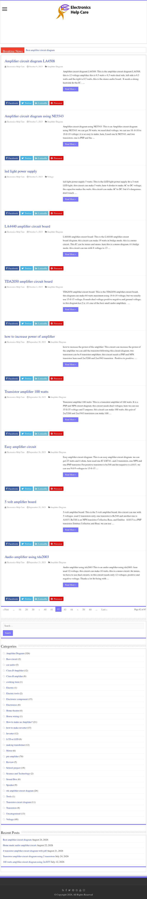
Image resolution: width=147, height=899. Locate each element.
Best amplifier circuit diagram (40, 50)
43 (65, 609)
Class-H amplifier (14, 676)
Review (10, 762)
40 (45, 609)
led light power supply (21, 171)
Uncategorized (13, 813)
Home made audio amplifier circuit (19, 845)
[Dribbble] (76, 890)
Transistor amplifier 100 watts (26, 391)
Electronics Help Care (16, 66)
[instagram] (83, 890)
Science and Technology (18, 773)
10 (20, 609)
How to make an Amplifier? (19, 722)
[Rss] (63, 890)
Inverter (10, 733)
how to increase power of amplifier (30, 336)
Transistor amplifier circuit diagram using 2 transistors (29, 856)
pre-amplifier (12, 756)
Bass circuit (12, 659)
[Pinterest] (73, 890)
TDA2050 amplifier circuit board (29, 281)
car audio (10, 664)
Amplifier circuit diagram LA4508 (30, 60)
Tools (9, 796)
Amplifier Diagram (55, 66)
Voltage (50, 176)
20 (26, 609)
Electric (10, 687)
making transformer (15, 744)
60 (90, 609)
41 (52, 609)
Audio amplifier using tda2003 (27, 556)
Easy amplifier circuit (20, 446)
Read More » (70, 89)
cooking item (12, 681)
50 (83, 609)
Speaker (10, 784)
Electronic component (17, 699)
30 (33, 609)
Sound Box (11, 779)
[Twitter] (69, 890)
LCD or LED (12, 739)
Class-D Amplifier (14, 670)
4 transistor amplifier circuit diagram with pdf (25, 850)
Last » (104, 609)
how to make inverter (16, 727)
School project (13, 767)
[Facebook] (66, 890)
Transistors (11, 807)
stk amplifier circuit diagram (20, 790)
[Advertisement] (73, 32)
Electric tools (12, 693)
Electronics (11, 704)
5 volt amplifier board (20, 501)
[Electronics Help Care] (73, 11)
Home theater (12, 710)
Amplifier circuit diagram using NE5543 (34, 116)
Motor (9, 750)
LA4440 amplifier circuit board (27, 226)
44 (71, 609)
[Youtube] (80, 890)
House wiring (12, 716)
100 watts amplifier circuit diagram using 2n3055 (27, 861)
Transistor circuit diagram (18, 802)
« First (6, 609)
